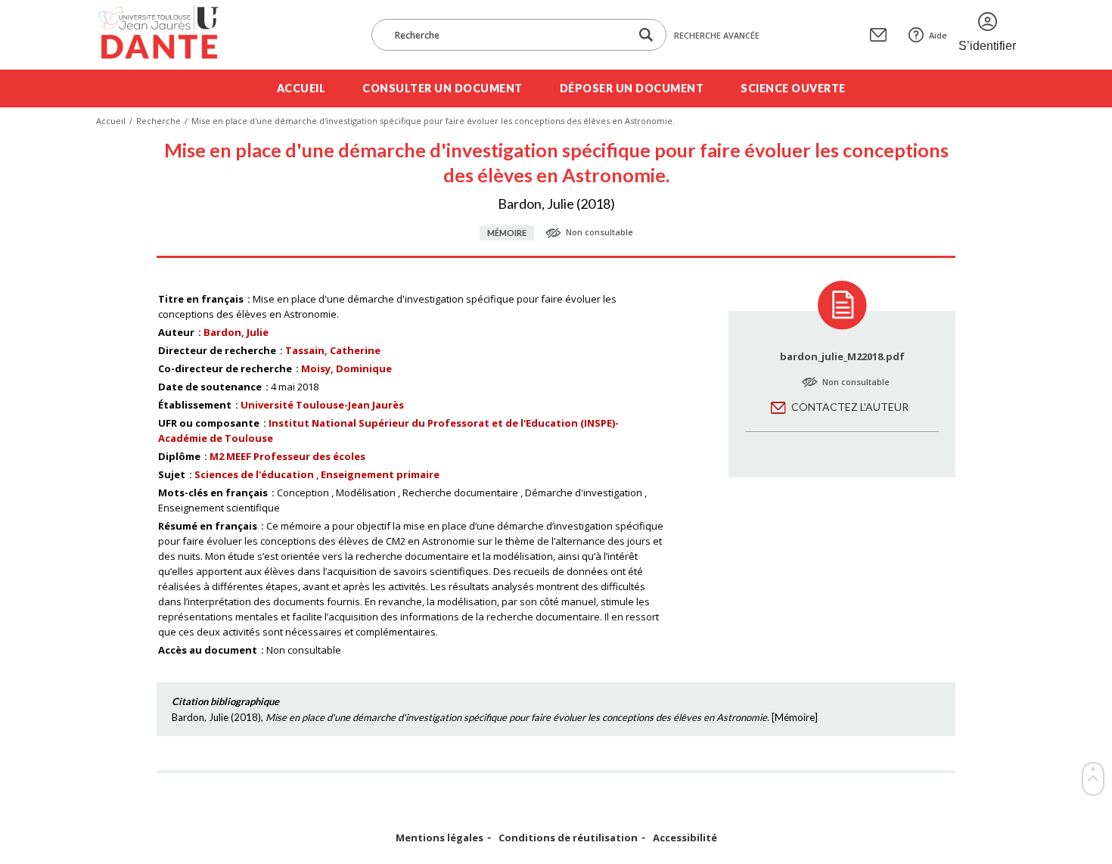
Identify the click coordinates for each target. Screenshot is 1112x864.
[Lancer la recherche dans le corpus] (646, 35)
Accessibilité (685, 838)
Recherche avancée (716, 35)
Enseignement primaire (380, 474)
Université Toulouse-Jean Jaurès (322, 405)
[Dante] (168, 35)
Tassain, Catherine (333, 350)
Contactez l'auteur (850, 406)
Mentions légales (439, 838)
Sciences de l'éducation (254, 474)
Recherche (158, 120)
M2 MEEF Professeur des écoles (287, 456)
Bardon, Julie (236, 332)
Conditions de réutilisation (568, 838)
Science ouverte (793, 88)
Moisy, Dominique (346, 368)
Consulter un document (442, 88)
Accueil (301, 88)
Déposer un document (632, 88)
